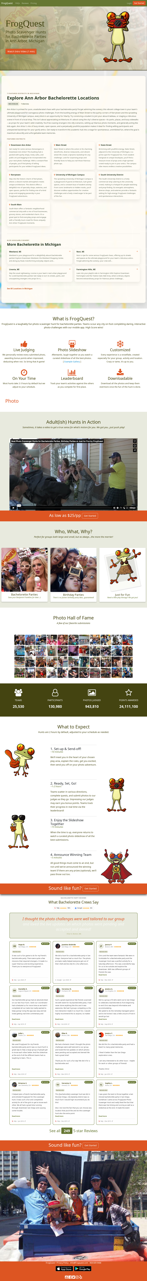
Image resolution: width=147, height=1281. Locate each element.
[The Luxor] (117, 639)
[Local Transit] (63, 650)
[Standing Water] (63, 661)
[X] (74, 1278)
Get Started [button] (139, 3)
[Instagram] (77, 1278)
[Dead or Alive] (127, 672)
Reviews (25, 3)
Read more (103, 975)
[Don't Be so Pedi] (52, 672)
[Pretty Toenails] (117, 661)
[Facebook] (70, 1278)
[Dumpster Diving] (19, 650)
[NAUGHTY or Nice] (73, 672)
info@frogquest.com (79, 1263)
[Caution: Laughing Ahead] (127, 650)
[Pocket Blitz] (95, 650)
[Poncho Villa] (84, 650)
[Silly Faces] (63, 672)
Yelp (19, 980)
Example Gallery (72, 361)
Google (62, 980)
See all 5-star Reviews (73, 1130)
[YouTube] (66, 1278)
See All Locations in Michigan (20, 288)
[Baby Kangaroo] (41, 650)
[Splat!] (117, 650)
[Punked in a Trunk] (41, 639)
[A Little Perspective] (127, 639)
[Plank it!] (19, 661)
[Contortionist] (106, 650)
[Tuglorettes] (127, 661)
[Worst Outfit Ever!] (106, 639)
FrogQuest (7, 3)
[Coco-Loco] (73, 650)
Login (129, 3)
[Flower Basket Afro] (84, 661)
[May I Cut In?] (95, 639)
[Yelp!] (80, 1278)
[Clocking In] (95, 661)
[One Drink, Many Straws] (41, 661)
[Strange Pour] (106, 661)
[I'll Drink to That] (19, 639)
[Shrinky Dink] (52, 650)
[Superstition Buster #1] (30, 672)
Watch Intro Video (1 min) (21, 51)
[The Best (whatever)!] (52, 639)
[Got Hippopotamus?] (63, 639)
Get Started (90, 515)
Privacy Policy (62, 1263)
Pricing (34, 3)
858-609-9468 (95, 1263)
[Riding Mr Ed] (73, 639)
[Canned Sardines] (84, 639)
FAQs (17, 3)
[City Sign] (30, 639)
